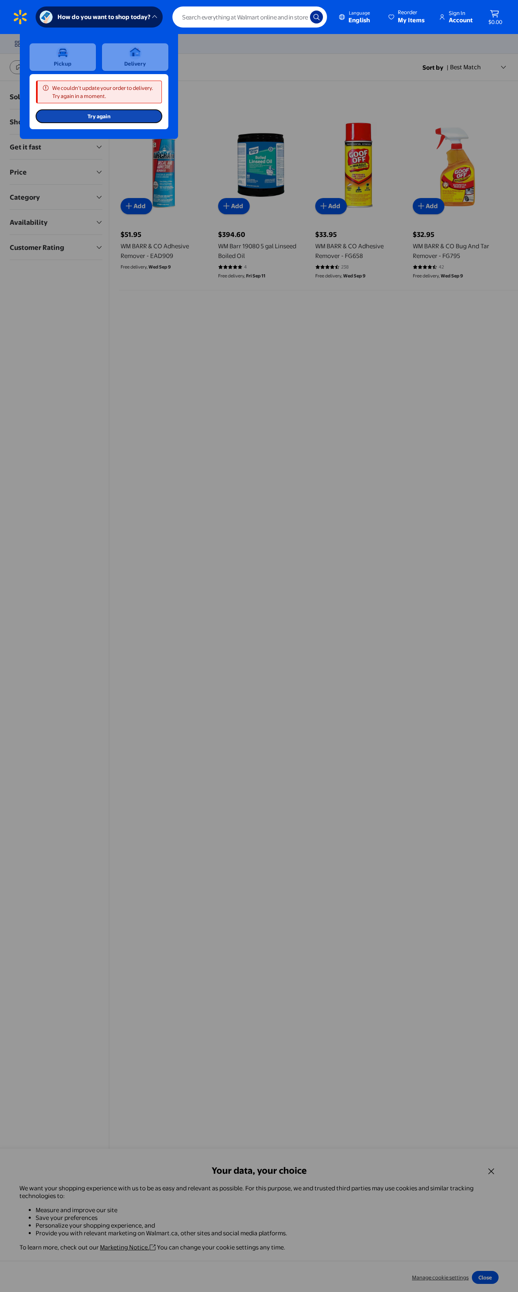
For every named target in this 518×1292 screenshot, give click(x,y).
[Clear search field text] (298, 17)
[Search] (316, 17)
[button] (407, 17)
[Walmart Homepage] (20, 17)
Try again (98, 116)
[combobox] (249, 17)
